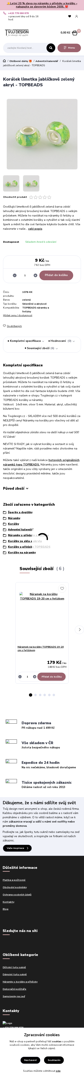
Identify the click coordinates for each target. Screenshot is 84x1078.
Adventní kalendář (46, 61)
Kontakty (8, 902)
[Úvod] (17, 32)
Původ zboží (13, 488)
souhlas (57, 1041)
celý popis (35, 229)
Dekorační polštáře (14, 989)
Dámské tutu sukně (15, 974)
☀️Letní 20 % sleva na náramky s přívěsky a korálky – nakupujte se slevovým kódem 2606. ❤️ (42, 5)
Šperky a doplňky (20, 512)
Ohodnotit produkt (15, 197)
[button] (30, 695)
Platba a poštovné (14, 880)
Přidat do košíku (56, 275)
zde (58, 1071)
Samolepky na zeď (14, 996)
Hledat (50, 47)
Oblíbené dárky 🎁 (20, 61)
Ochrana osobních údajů (17, 894)
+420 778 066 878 (18, 13)
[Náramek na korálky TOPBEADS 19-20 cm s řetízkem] (42, 615)
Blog (5, 909)
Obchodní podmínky (15, 887)
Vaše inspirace (15, 848)
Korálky (13, 524)
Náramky (14, 518)
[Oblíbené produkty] (69, 16)
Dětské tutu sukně (14, 967)
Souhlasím (54, 1060)
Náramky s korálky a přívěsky (20, 981)
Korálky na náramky (22, 552)
